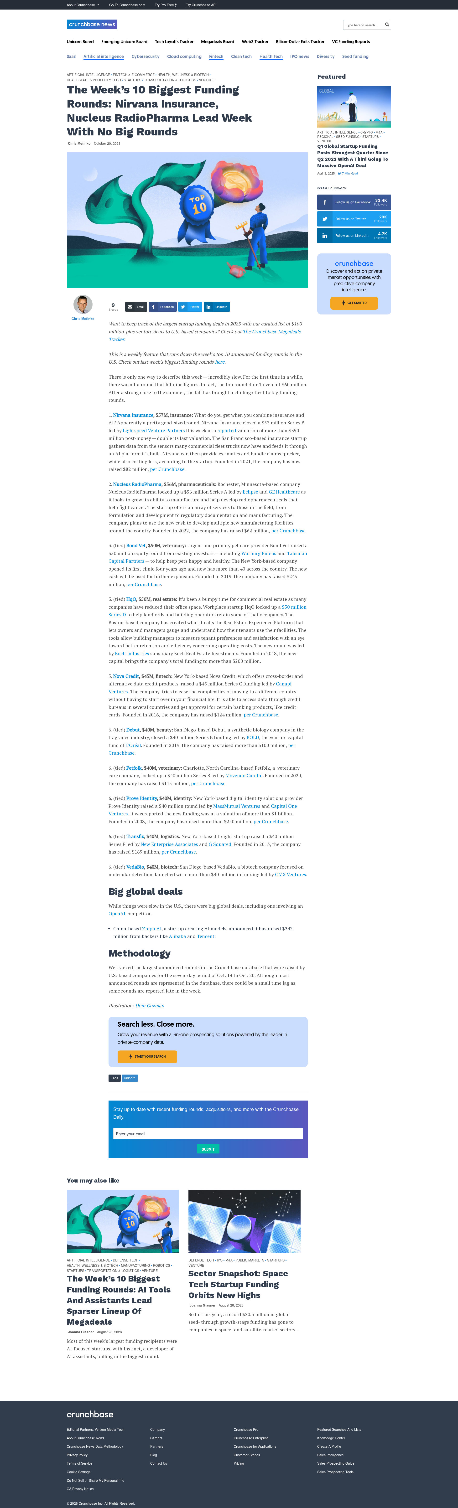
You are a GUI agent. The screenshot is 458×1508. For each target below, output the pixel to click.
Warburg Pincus (258, 553)
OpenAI (117, 913)
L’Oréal (133, 745)
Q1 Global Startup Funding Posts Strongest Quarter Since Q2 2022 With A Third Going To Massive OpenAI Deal (352, 156)
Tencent (205, 936)
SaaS (71, 57)
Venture (207, 79)
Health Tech (271, 57)
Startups (132, 79)
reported (226, 430)
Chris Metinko (79, 143)
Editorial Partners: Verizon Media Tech (96, 1429)
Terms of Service (79, 1463)
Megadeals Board (217, 42)
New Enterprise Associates (169, 844)
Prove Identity (141, 798)
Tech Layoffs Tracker (174, 42)
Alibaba (177, 936)
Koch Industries (132, 653)
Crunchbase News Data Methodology (95, 1446)
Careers (156, 1438)
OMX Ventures (290, 874)
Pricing (239, 1463)
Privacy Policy (77, 1454)
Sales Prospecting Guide (335, 1463)
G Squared (220, 844)
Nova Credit (126, 676)
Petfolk (134, 768)
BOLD (253, 737)
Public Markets (249, 1260)
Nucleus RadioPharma (137, 484)
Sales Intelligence (330, 1454)
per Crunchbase (167, 469)
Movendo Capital (244, 775)
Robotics (161, 1265)
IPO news (299, 57)
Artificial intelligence (103, 57)
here (219, 362)
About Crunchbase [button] (81, 4)
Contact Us (158, 1463)
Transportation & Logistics (170, 79)
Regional (325, 137)
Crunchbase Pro (246, 1429)
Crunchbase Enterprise (251, 1438)
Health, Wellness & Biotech (183, 74)
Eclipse (250, 492)
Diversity (326, 57)
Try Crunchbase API (201, 4)
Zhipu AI (151, 928)
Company (157, 1429)
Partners (156, 1446)
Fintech (216, 57)
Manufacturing (135, 1265)
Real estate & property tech (94, 79)
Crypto (366, 132)
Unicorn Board (80, 42)
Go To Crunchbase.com (127, 4)
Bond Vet (136, 545)
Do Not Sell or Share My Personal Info (95, 1480)
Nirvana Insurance (133, 415)
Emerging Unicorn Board (124, 42)
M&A (229, 1260)
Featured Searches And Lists (339, 1429)
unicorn (129, 1078)
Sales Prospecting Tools (335, 1471)
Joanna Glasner (81, 1331)
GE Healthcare (284, 492)
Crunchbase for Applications (255, 1446)
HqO (131, 599)
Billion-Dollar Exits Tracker (300, 42)
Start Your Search (150, 1057)
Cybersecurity (146, 57)
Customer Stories (247, 1454)
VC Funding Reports (351, 42)
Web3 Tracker (255, 42)
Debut (133, 729)
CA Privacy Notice (80, 1488)
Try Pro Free (165, 4)
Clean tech (241, 57)
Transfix (135, 836)
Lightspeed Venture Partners (154, 430)
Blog (153, 1454)
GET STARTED (357, 303)
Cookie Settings (78, 1471)
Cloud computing (184, 57)
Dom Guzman (149, 1005)
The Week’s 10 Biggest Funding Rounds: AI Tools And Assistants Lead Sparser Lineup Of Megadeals (119, 1300)
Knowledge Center (331, 1438)
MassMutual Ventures (236, 806)
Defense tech (125, 1260)
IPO (220, 1260)
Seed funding (355, 57)
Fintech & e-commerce (134, 74)
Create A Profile (329, 1446)
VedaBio (135, 867)
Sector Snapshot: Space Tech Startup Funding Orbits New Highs (238, 1284)
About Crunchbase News (85, 1438)
